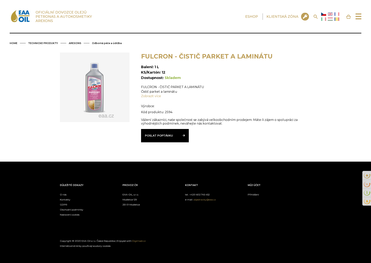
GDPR (63, 204)
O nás (63, 194)
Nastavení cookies (69, 214)
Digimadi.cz (139, 240)
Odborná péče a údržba (107, 43)
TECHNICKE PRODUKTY (43, 43)
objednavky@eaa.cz (204, 199)
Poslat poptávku (159, 135)
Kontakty (65, 199)
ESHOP (251, 16)
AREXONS (75, 43)
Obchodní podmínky (71, 209)
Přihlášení (253, 194)
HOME (13, 43)
